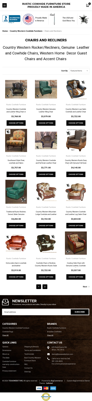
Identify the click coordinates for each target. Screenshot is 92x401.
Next (85, 287)
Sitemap (27, 372)
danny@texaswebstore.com (62, 354)
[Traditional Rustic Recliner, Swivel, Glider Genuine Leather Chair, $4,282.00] (16, 192)
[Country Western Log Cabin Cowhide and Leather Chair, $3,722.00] (76, 89)
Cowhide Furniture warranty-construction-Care (11, 364)
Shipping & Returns (31, 347)
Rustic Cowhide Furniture (56, 328)
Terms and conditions (32, 350)
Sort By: (64, 71)
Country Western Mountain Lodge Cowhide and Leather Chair (46, 214)
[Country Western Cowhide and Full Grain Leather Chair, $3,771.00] (46, 140)
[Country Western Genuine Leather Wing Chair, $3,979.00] (46, 89)
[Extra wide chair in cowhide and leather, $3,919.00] (16, 243)
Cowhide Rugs (7, 332)
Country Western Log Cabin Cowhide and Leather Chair (76, 110)
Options (5, 347)
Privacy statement (9, 371)
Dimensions (6, 350)
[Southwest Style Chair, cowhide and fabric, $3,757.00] (16, 140)
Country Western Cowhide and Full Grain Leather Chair (46, 161)
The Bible (5, 358)
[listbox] (79, 70)
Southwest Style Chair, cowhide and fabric (16, 161)
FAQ (25, 364)
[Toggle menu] (4, 5)
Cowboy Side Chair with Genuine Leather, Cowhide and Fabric (76, 265)
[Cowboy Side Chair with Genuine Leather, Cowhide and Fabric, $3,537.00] (76, 243)
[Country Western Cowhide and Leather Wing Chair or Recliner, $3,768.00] (16, 89)
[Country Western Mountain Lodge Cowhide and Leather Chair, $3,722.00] (46, 192)
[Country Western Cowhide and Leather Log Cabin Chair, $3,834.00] (76, 192)
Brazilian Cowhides (54, 332)
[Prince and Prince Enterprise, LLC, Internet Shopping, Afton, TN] (11, 19)
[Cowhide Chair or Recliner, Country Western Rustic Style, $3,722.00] (46, 243)
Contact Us (28, 368)
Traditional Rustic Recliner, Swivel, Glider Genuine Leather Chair (16, 214)
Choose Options (16, 123)
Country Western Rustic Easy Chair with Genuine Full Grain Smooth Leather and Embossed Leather (76, 164)
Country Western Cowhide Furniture (15, 328)
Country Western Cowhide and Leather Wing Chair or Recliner (16, 111)
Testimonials (29, 354)
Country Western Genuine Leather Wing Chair (46, 110)
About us (5, 354)
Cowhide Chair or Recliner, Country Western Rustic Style (46, 264)
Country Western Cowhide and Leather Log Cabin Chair (75, 213)
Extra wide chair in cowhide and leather (16, 264)
